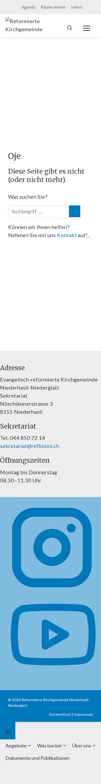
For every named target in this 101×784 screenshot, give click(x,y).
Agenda (28, 7)
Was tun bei (49, 746)
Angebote (16, 746)
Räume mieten (53, 7)
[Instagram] (52, 588)
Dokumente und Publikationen (37, 758)
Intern (76, 7)
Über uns (81, 746)
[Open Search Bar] (70, 28)
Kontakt (67, 235)
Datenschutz (60, 714)
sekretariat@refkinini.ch (29, 446)
